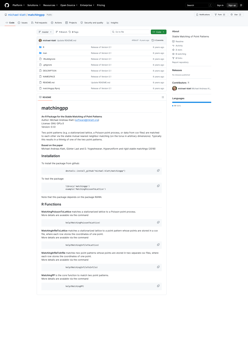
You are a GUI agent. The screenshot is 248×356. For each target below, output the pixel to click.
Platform (17, 5)
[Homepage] (7, 5)
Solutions (32, 5)
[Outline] (162, 97)
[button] (159, 170)
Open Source (67, 5)
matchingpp (36, 15)
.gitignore (47, 65)
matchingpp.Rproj (51, 88)
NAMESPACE (49, 76)
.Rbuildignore (49, 59)
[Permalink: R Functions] (39, 204)
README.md (49, 82)
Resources (49, 5)
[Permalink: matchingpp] (39, 108)
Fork (221, 14)
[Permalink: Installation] (39, 156)
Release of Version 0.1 (101, 47)
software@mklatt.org (86, 120)
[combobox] (131, 32)
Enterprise (86, 5)
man (45, 53)
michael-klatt (17, 15)
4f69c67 (135, 40)
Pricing (101, 5)
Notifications (204, 14)
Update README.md (66, 40)
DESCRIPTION (49, 70)
